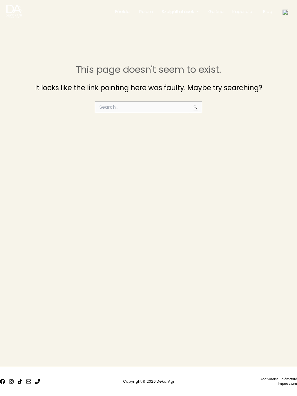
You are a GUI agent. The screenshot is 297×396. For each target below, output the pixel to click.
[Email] (28, 381)
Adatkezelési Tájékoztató (278, 379)
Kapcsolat (243, 11)
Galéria (216, 11)
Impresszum (287, 384)
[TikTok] (20, 381)
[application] (197, 11)
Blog (267, 11)
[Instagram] (11, 381)
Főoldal (123, 11)
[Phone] (37, 381)
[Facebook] (2, 381)
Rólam (146, 11)
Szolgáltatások (178, 11)
